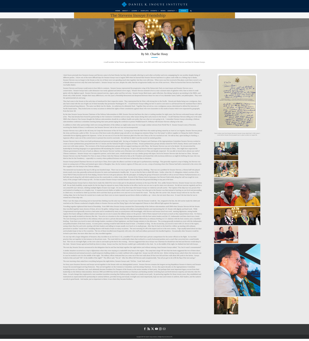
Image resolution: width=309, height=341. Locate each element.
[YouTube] (156, 329)
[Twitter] (152, 329)
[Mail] (164, 329)
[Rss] (148, 329)
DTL (171, 336)
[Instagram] (160, 329)
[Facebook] (145, 329)
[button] (191, 10)
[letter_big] (237, 75)
